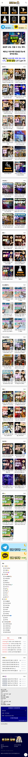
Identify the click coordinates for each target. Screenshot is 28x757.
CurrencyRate (4, 724)
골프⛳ (6, 588)
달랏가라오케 (8, 632)
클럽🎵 (6, 580)
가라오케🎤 (7, 578)
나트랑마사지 (8, 628)
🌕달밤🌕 (6, 566)
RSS (2, 748)
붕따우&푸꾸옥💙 (7, 615)
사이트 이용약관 (17, 745)
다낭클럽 (7, 607)
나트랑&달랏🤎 (7, 622)
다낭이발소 (7, 605)
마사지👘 (7, 586)
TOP (16, 736)
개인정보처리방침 (4, 746)
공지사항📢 (7, 568)
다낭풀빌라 (7, 601)
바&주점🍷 (7, 582)
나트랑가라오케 (8, 624)
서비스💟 (7, 572)
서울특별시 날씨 (4, 691)
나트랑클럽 (7, 630)
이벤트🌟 (7, 570)
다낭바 (6, 609)
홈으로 (2, 745)
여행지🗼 (7, 591)
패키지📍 (7, 597)
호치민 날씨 (3, 698)
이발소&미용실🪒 (9, 584)
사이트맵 (16, 746)
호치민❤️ (6, 574)
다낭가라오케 (8, 603)
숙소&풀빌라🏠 (8, 576)
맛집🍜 (6, 593)
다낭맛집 (7, 613)
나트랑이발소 (8, 626)
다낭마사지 (7, 611)
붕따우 (6, 617)
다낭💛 (5, 599)
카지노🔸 (7, 595)
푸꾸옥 (6, 619)
